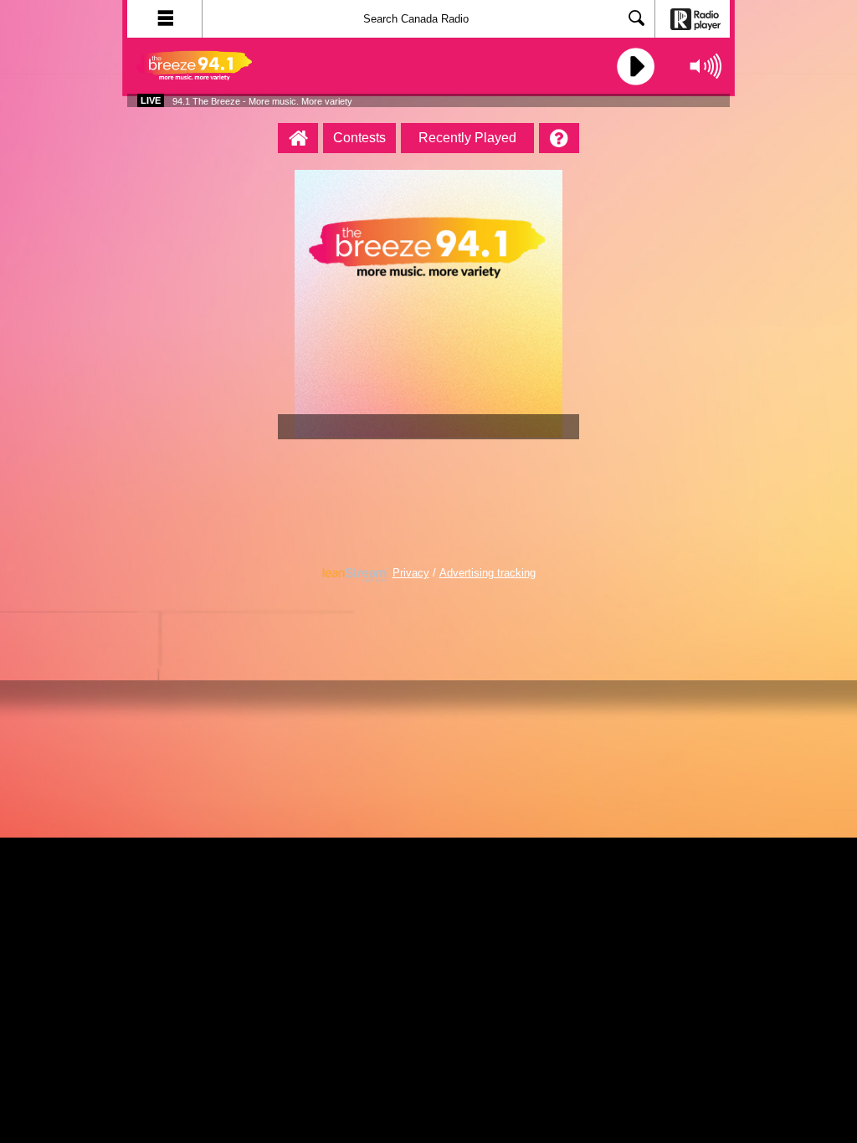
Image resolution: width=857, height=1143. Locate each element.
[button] (165, 19)
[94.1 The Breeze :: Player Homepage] (298, 138)
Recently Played (467, 138)
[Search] (636, 19)
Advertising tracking (487, 573)
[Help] (559, 138)
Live (151, 100)
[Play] (633, 66)
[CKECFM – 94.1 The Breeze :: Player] (228, 66)
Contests (359, 138)
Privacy (411, 573)
